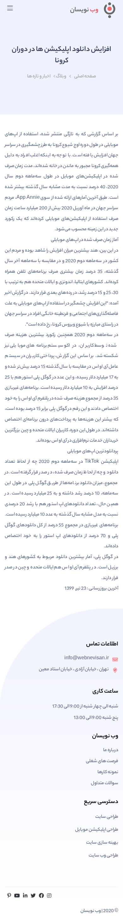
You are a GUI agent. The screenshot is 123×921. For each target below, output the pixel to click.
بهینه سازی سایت (102, 843)
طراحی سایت (106, 817)
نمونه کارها (107, 772)
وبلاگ (61, 77)
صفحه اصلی (85, 77)
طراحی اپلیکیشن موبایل (96, 830)
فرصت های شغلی (102, 761)
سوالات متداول (104, 783)
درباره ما (110, 750)
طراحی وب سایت (103, 856)
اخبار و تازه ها (38, 77)
